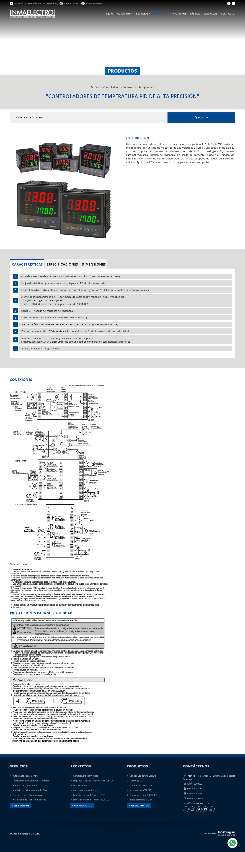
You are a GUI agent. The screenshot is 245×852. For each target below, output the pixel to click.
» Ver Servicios (20, 805)
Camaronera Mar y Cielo (85, 775)
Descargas (210, 13)
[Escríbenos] (233, 842)
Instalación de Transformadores (29, 799)
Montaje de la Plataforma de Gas (30, 790)
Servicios (142, 13)
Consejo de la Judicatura (85, 790)
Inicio (109, 13)
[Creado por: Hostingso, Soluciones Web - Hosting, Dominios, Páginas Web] (219, 832)
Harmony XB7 (137, 780)
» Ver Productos (139, 805)
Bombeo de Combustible (25, 785)
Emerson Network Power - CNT (88, 794)
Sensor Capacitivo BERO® (143, 775)
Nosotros (123, 13)
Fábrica (195, 13)
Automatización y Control (25, 775)
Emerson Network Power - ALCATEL (91, 799)
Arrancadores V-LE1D (140, 790)
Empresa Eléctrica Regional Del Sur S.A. (93, 780)
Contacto (227, 13)
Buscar (202, 117)
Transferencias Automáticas (27, 794)
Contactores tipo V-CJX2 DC (143, 794)
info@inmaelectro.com (198, 803)
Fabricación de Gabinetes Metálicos (31, 780)
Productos (161, 13)
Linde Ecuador (80, 785)
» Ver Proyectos (82, 805)
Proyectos (179, 13)
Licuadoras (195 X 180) (141, 785)
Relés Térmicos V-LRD (141, 799)
